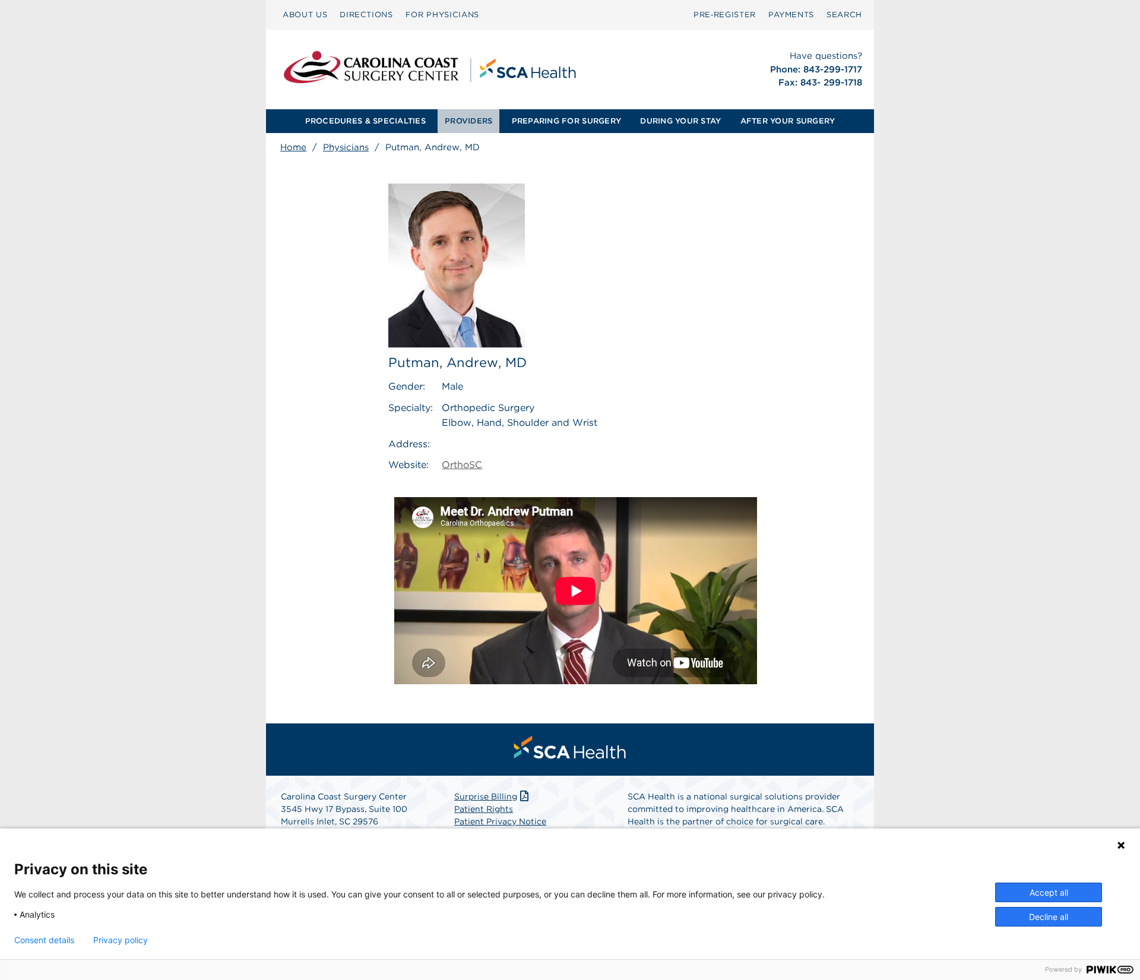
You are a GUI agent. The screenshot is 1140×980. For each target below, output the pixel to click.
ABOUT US (305, 14)
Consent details (44, 940)
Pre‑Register (725, 14)
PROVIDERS (468, 120)
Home (293, 147)
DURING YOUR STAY (680, 120)
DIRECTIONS (366, 14)
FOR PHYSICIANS (442, 14)
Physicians (346, 147)
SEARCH (844, 14)
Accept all (1049, 892)
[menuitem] (305, 15)
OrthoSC (462, 464)
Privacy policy (120, 940)
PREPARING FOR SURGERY (566, 120)
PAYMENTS (791, 14)
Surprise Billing (485, 796)
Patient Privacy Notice (500, 821)
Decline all (1048, 917)
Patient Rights (483, 809)
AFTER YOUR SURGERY (787, 120)
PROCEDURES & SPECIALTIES (365, 120)
